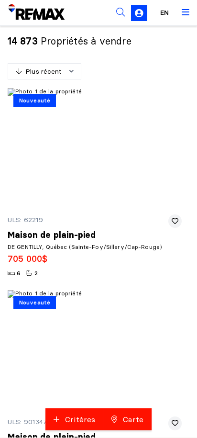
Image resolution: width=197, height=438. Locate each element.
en (164, 12)
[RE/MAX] (31, 12)
